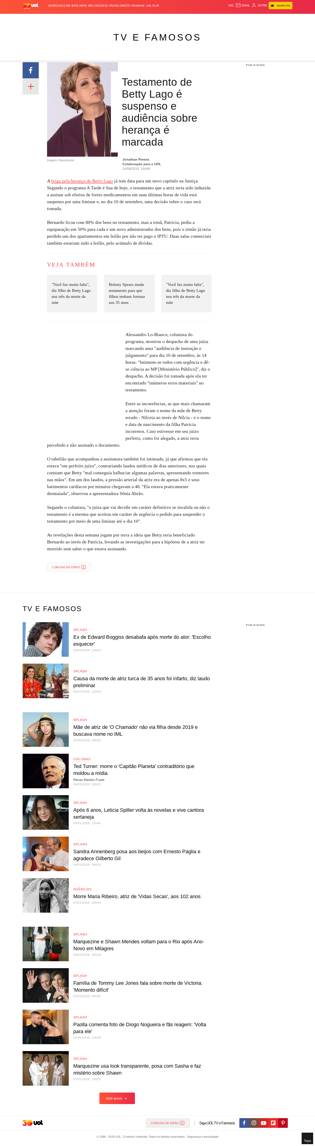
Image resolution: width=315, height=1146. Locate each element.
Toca (266, 18)
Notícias (75, 18)
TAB (249, 18)
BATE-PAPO (79, 5)
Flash (46, 18)
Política (90, 18)
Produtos (32, 18)
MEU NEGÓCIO (98, 5)
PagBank (138, 5)
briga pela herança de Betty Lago (82, 180)
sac (231, 5)
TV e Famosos (157, 37)
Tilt (203, 18)
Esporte (148, 18)
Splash (162, 18)
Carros (105, 18)
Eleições (59, 18)
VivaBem (192, 18)
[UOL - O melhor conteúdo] (31, 6)
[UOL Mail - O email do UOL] (242, 6)
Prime (257, 18)
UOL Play (152, 5)
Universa (177, 18)
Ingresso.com (59, 5)
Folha (134, 18)
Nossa (240, 18)
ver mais (114, 1098)
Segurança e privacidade (202, 1136)
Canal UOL (225, 18)
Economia (120, 18)
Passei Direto (119, 5)
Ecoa (211, 18)
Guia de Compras (286, 18)
